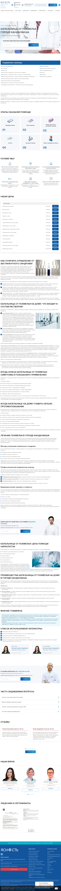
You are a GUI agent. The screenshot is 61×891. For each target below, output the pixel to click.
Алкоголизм (18, 10)
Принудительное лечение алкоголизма (37, 864)
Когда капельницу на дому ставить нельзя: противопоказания (15, 78)
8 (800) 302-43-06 (28, 4)
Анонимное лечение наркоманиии (35, 868)
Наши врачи (43, 74)
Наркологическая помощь (7, 10)
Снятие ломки (31, 869)
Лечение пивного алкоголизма (35, 863)
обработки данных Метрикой (43, 888)
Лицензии (49, 865)
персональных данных (26, 47)
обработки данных (33, 888)
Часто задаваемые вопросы (47, 70)
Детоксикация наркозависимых (35, 871)
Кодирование (33, 10)
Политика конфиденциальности (53, 856)
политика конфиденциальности (21, 888)
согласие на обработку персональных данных (25, 889)
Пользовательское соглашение (53, 854)
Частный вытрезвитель (33, 852)
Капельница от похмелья (34, 856)
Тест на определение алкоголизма (51, 862)
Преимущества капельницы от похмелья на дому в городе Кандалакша (17, 84)
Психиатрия (50, 10)
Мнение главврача (45, 66)
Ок (56, 888)
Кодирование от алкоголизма (35, 873)
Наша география (50, 851)
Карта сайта (49, 872)
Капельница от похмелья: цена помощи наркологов (13, 82)
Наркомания (26, 10)
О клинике (57, 10)
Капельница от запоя (33, 857)
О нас (48, 870)
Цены (48, 867)
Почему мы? (5, 68)
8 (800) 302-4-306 (8, 863)
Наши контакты (50, 869)
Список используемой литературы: (48, 68)
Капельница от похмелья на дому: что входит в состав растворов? (16, 74)
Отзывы (42, 72)
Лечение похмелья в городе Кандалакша (11, 80)
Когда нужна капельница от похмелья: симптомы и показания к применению (18, 76)
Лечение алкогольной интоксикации (36, 861)
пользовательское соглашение (8, 889)
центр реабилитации (30, 570)
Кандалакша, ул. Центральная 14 (17, 4)
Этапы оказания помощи (7, 66)
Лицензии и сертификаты (46, 76)
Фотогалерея (50, 857)
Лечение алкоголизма (33, 854)
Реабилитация (42, 10)
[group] (10, 820)
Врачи (48, 859)
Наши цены (4, 70)
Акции (48, 852)
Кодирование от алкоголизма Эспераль (37, 877)
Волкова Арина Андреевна (20, 648)
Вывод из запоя (32, 866)
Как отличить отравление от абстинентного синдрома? (14, 72)
